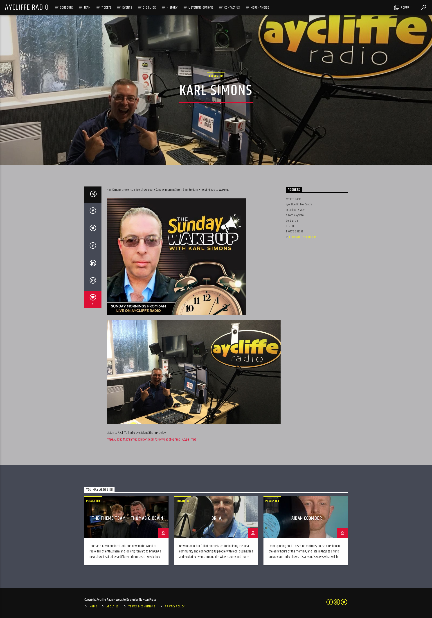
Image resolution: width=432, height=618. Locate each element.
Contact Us (232, 7)
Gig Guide (149, 7)
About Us (112, 606)
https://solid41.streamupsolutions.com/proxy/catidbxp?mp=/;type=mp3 (151, 439)
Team (87, 7)
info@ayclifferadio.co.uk (302, 236)
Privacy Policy (174, 606)
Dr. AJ (217, 518)
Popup (405, 7)
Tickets (107, 7)
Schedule (66, 7)
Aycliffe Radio (27, 7)
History (172, 7)
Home (93, 606)
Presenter (216, 76)
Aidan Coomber (306, 518)
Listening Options (201, 7)
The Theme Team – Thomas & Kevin (127, 518)
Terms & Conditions (141, 606)
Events (127, 7)
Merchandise (260, 7)
